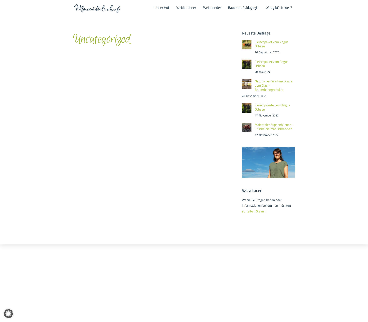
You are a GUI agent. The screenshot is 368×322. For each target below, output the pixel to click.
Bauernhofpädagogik (243, 7)
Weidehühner (186, 7)
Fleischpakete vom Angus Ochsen (272, 107)
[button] (8, 313)
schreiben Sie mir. (254, 211)
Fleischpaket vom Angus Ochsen (271, 44)
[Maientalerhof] (97, 10)
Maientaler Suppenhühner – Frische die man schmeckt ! (274, 127)
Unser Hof (161, 7)
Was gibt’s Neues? (279, 7)
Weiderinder (212, 7)
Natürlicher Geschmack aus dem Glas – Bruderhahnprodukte (273, 85)
